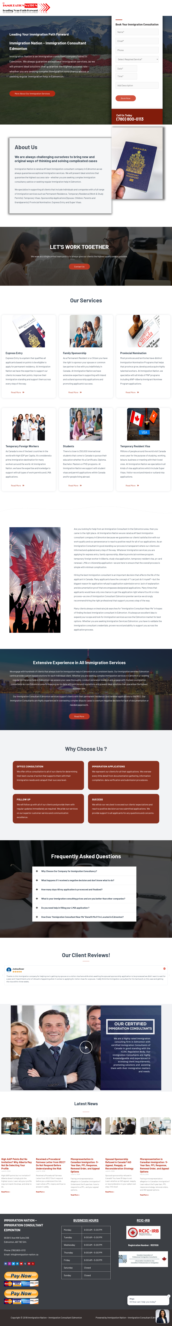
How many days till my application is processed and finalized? (72, 889)
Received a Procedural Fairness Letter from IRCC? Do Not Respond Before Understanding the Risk (50, 1164)
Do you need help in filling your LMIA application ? (65, 907)
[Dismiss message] (168, 1296)
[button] (84, 871)
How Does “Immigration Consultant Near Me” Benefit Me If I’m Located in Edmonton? (82, 917)
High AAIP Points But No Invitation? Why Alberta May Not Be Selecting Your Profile (16, 1164)
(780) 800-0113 (18, 1250)
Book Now (125, 98)
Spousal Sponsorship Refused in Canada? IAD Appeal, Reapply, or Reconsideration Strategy (119, 1164)
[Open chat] (162, 1316)
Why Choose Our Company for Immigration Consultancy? (69, 871)
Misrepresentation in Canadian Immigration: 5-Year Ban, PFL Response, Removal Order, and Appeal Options (85, 1165)
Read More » (5, 1192)
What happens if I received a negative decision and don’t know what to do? (77, 880)
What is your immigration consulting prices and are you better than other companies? (83, 898)
